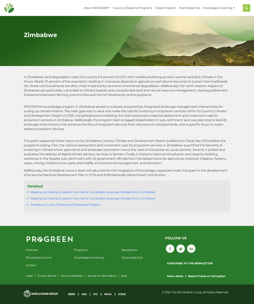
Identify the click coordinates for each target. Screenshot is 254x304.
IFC (95, 294)
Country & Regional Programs (132, 8)
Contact (31, 265)
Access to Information (102, 275)
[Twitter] (181, 248)
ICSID (122, 294)
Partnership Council (39, 257)
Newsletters (129, 250)
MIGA (108, 294)
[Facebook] (170, 248)
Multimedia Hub (189, 8)
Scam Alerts (175, 276)
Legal (29, 275)
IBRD (71, 294)
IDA (84, 294)
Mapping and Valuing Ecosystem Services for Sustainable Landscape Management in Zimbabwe (92, 192)
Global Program (165, 8)
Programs (81, 250)
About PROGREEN (96, 8)
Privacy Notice (46, 275)
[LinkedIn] (191, 248)
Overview (32, 250)
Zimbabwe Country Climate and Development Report (65, 204)
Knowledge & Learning (217, 8)
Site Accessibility (72, 275)
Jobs (124, 275)
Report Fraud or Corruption (206, 276)
